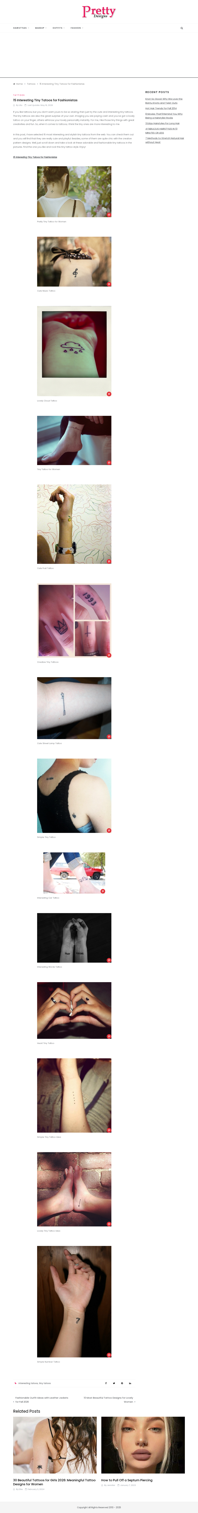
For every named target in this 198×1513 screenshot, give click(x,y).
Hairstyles (20, 27)
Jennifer (111, 1485)
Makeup (39, 27)
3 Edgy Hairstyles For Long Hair (162, 123)
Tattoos (19, 95)
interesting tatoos (28, 1383)
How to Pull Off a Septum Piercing (127, 1480)
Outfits (57, 27)
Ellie (21, 1489)
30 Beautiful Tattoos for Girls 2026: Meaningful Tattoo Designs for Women (54, 1482)
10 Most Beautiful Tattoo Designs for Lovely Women (108, 1399)
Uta (20, 105)
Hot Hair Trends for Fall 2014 (161, 108)
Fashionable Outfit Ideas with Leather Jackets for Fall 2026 (41, 1399)
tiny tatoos (45, 1383)
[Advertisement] (99, 56)
